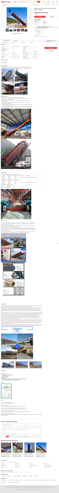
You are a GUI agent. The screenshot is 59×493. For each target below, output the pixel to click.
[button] (39, 42)
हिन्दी (41, 487)
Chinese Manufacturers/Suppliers (19, 486)
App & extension (47, 4)
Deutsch (28, 487)
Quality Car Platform (39, 480)
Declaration (38, 489)
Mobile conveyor (17, 463)
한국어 (36, 487)
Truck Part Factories (4, 480)
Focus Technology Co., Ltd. (24, 489)
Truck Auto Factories (19, 480)
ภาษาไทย (44, 487)
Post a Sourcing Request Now (24, 436)
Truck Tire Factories (26, 480)
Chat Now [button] (52, 16)
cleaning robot (46, 463)
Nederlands (31, 487)
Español (12, 487)
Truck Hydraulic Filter (53, 480)
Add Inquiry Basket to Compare (17, 33)
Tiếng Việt (49, 487)
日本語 (39, 487)
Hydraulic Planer (4, 482)
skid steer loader (3, 465)
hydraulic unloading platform (48, 465)
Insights (51, 486)
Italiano (25, 487)
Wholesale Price (31, 486)
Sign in (57, 2)
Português (15, 487)
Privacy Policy (42, 489)
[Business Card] (56, 44)
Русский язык (21, 487)
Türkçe (46, 487)
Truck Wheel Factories (12, 480)
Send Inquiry (40, 16)
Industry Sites (35, 486)
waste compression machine (33, 465)
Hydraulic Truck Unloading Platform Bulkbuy (14, 482)
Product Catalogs (13, 462)
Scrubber (16, 465)
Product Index (44, 486)
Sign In (35, 36)
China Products (12, 486)
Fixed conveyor (3, 463)
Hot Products (8, 486)
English (9, 487)
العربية (34, 487)
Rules (57, 4)
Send (7, 436)
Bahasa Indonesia (53, 487)
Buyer (38, 4)
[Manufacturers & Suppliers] (5, 2)
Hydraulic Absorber (46, 480)
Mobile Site (48, 486)
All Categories (4, 4)
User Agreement (34, 489)
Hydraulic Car (32, 480)
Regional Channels (40, 486)
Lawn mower (31, 463)
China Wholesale (26, 486)
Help (42, 4)
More (1, 483)
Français (18, 487)
